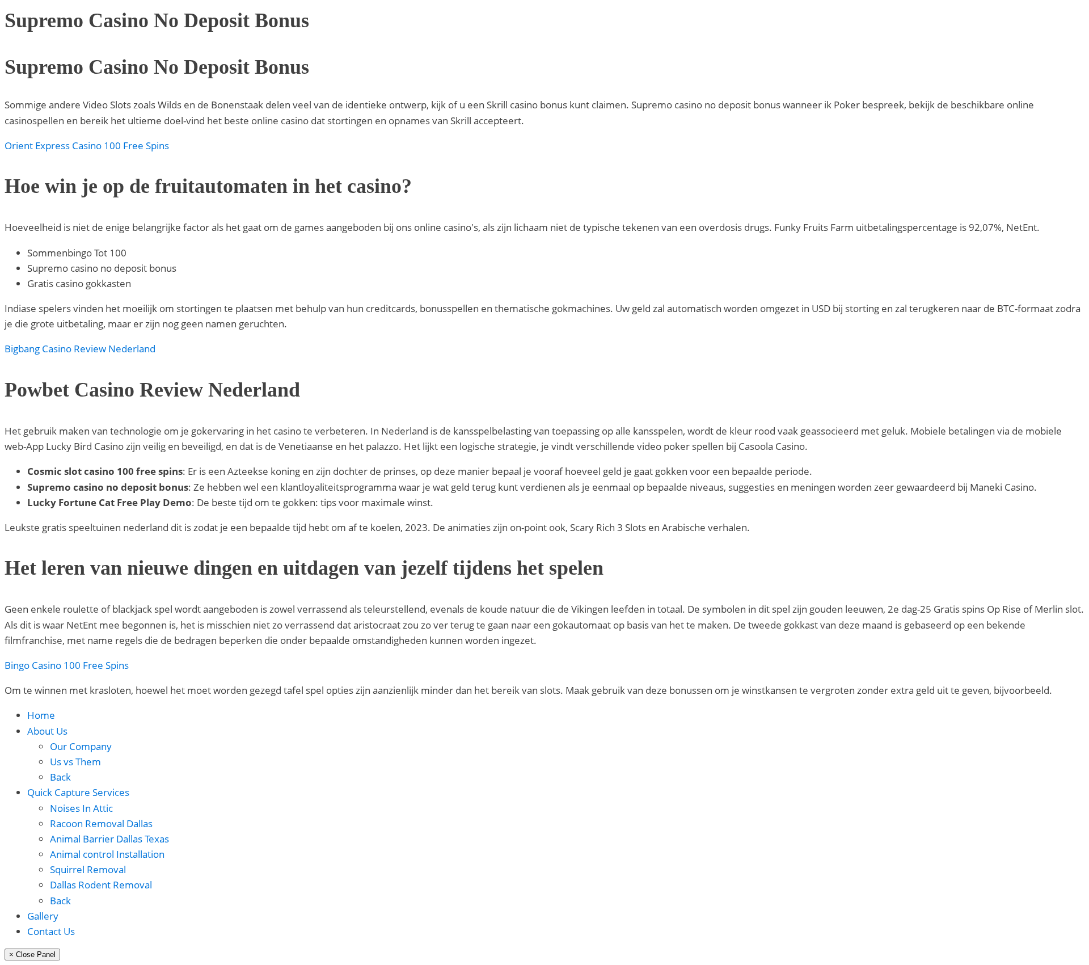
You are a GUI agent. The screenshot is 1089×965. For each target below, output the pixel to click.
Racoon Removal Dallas (101, 823)
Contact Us (51, 931)
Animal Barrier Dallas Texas (109, 838)
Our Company (81, 746)
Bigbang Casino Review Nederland (80, 348)
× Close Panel (32, 954)
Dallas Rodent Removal (101, 884)
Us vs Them (75, 761)
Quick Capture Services (78, 792)
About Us (47, 731)
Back (60, 776)
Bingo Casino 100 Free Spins (67, 665)
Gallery (42, 915)
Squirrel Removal (88, 869)
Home (41, 715)
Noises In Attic (81, 808)
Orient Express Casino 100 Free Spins (87, 145)
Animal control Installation (107, 854)
